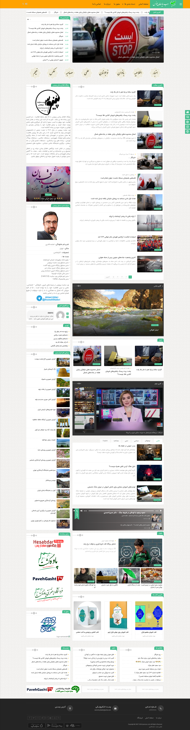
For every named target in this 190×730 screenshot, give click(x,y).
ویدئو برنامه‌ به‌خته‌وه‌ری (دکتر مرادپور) (102, 662)
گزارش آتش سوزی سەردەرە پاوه (45, 399)
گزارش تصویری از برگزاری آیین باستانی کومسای (44, 511)
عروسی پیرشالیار (51, 480)
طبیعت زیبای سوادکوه (49, 440)
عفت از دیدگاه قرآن (134, 585)
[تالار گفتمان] (187, 117)
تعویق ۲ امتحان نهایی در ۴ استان (53, 60)
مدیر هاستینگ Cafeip (61, 279)
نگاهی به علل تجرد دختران (109, 585)
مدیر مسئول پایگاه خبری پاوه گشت (56, 265)
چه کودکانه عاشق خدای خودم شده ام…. (84, 586)
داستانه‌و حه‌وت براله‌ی (61, 335)
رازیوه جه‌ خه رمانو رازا (61, 331)
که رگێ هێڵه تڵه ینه (62, 342)
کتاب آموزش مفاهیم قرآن (148, 632)
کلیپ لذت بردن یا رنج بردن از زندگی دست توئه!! (99, 658)
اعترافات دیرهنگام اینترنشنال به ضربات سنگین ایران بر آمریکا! (144, 432)
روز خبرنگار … (156, 654)
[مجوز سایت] (187, 132)
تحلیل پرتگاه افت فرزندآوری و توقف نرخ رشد (99, 544)
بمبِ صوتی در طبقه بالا (126, 445)
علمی (86, 73)
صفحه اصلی (143, 4)
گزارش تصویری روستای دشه (47, 450)
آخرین (108, 277)
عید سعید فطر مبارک (154, 665)
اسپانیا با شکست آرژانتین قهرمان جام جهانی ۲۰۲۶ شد (47, 52)
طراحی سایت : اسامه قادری (155, 727)
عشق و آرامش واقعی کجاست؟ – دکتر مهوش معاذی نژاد (135, 525)
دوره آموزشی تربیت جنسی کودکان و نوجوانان (100, 665)
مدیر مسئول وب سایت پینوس (58, 262)
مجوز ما (117, 4)
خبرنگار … (60, 36)
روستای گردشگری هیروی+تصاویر (45, 500)
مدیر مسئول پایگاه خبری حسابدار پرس (55, 270)
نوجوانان (103, 73)
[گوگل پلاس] (46, 718)
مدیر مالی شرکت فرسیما (60, 273)
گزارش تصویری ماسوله (48, 379)
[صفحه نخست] (187, 112)
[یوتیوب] (54, 718)
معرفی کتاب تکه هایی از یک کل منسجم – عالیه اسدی (136, 516)
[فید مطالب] (59, 718)
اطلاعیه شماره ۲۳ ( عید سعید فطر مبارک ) (148, 672)
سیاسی (136, 441)
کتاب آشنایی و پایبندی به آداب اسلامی (87, 632)
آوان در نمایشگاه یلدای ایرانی (46, 490)
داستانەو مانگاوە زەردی (61, 338)
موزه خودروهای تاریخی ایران (47, 409)
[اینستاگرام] (187, 127)
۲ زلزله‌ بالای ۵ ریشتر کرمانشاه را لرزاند (49, 12)
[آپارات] (187, 122)
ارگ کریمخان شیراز (50, 369)
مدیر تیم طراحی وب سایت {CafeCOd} (55, 276)
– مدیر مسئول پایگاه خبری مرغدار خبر (57, 268)
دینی (126, 441)
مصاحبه (69, 73)
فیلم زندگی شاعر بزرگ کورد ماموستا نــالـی (101, 680)
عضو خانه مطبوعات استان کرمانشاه (56, 259)
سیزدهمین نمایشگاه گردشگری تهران (44, 470)
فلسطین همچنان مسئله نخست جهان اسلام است (126, 12)
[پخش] (161, 511)
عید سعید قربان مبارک (148, 662)
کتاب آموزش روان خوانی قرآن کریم (118, 632)
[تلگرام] (42, 718)
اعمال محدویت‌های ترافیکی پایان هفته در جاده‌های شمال (45, 32)
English (105, 441)
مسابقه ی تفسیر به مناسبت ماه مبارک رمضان (147, 680)
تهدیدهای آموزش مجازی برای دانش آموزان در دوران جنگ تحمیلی (111, 487)
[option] (118, 39)
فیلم (35, 73)
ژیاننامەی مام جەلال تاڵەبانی (59, 346)
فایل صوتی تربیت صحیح (106, 676)
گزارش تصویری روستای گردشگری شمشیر (43, 460)
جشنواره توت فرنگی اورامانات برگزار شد (102, 669)
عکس (52, 73)
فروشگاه (140, 718)
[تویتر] (34, 718)
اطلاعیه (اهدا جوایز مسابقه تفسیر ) (150, 676)
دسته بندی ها (129, 4)
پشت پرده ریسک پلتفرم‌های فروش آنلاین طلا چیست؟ (46, 28)
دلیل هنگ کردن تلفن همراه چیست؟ (122, 466)
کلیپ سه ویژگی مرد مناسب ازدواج (103, 672)
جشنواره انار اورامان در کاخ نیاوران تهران (43, 521)
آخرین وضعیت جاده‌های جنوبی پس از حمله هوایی (47, 56)
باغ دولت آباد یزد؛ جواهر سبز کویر (45, 430)
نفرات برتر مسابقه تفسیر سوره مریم (150, 669)
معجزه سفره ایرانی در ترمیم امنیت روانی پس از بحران (151, 586)
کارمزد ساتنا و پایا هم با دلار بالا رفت (52, 24)
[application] (118, 511)
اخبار (155, 73)
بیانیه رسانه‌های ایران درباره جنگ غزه (149, 658)
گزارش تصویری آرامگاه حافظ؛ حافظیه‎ (44, 419)
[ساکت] (81, 511)
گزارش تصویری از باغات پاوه (47, 389)
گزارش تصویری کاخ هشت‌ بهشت (45, 359)
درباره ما (107, 4)
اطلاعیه (138, 73)
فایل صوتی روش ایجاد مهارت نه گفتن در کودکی (99, 654)
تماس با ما (96, 4)
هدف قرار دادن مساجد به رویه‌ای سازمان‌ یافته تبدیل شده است (86, 12)
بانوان (121, 73)
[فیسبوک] (29, 718)
